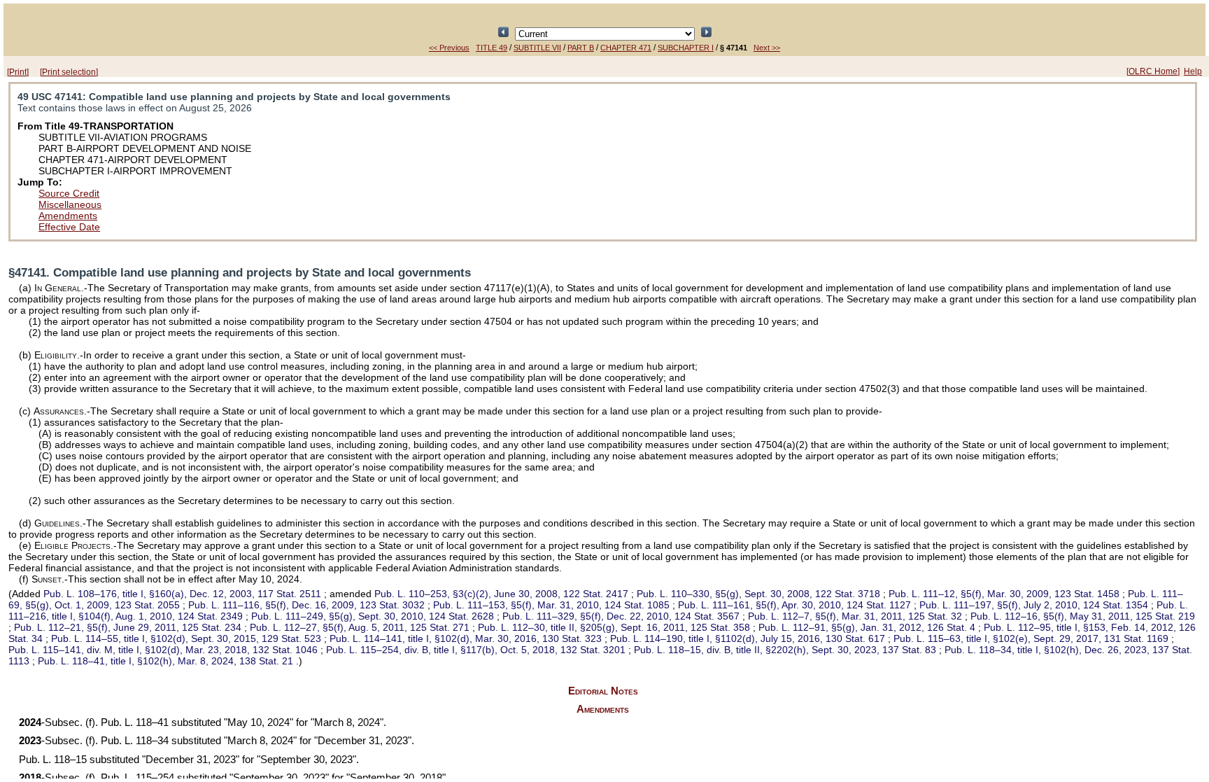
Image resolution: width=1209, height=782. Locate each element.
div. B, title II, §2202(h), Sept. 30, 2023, (785, 649)
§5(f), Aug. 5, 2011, (359, 627)
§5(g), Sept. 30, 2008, (758, 593)
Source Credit (68, 193)
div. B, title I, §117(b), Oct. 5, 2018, (475, 649)
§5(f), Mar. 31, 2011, (855, 616)
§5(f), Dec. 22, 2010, (621, 616)
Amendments (67, 215)
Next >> (767, 47)
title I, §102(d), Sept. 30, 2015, (186, 638)
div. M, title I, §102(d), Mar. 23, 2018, (163, 649)
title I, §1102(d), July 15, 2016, (747, 638)
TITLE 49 (491, 47)
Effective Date (69, 226)
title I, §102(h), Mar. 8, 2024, (165, 660)
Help (1193, 71)
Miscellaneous (69, 204)
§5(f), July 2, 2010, (1033, 604)
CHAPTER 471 (625, 47)
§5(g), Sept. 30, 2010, (372, 616)
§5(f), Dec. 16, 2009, (306, 604)
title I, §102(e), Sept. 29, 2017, (1030, 638)
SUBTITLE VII (537, 47)
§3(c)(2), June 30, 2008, (501, 593)
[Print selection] (69, 72)
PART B (580, 47)
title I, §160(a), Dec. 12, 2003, (182, 593)
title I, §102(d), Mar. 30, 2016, (466, 638)
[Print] (18, 72)
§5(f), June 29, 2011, (127, 627)
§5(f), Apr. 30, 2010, (794, 604)
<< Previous (449, 47)
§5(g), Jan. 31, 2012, (866, 627)
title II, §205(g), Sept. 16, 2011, (614, 627)
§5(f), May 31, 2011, (1082, 616)
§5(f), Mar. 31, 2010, (551, 604)
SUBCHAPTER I (686, 47)
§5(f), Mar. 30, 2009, (1004, 593)
